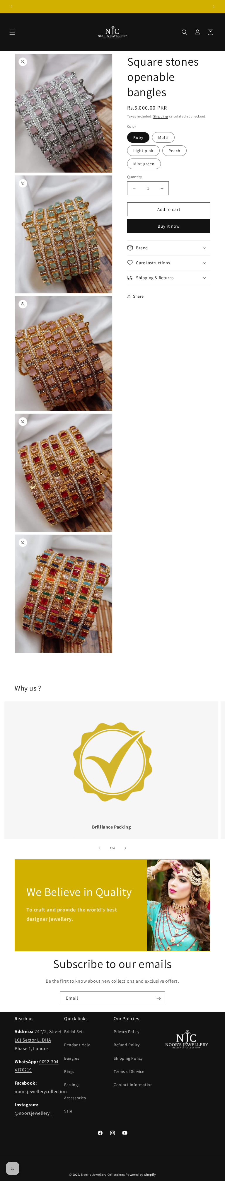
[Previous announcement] (11, 6)
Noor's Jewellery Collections (103, 1175)
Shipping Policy (128, 1058)
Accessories (75, 1097)
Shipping (160, 116)
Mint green (144, 163)
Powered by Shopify (141, 1175)
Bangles (71, 1058)
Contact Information (133, 1084)
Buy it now (169, 226)
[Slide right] (125, 848)
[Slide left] (99, 848)
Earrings (72, 1084)
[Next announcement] (213, 6)
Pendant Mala (77, 1044)
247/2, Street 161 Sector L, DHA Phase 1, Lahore (38, 1040)
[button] (12, 32)
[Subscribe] (158, 998)
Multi (163, 137)
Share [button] (138, 296)
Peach (174, 150)
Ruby (138, 137)
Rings (69, 1071)
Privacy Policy (126, 1031)
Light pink (143, 150)
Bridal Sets (74, 1031)
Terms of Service (129, 1071)
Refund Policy (127, 1044)
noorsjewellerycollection (41, 1091)
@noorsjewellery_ (33, 1113)
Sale (68, 1111)
